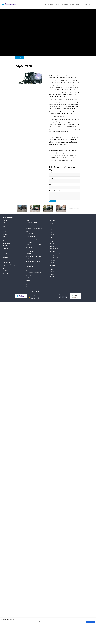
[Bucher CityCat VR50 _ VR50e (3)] (61, 208)
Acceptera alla (90, 621)
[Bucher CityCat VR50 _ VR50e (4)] (48, 208)
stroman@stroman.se (35, 297)
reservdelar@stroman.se (35, 298)
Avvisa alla (82, 621)
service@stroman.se (35, 300)
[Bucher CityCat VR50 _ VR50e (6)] (35, 208)
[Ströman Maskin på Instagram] (63, 297)
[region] (48, 621)
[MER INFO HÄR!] (74, 208)
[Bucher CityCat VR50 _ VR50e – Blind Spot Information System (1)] (22, 208)
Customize (75, 621)
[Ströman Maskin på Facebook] (60, 297)
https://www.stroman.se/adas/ (56, 163)
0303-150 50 (33, 295)
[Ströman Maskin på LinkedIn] (66, 297)
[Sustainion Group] (75, 296)
